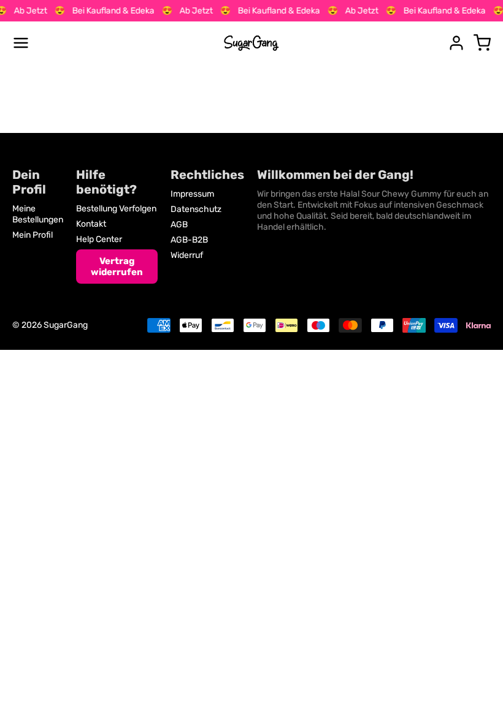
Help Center (99, 239)
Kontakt (91, 224)
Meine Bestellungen (37, 214)
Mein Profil (32, 235)
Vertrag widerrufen (117, 267)
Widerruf (187, 255)
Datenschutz (196, 209)
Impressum (192, 194)
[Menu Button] (20, 42)
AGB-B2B (189, 240)
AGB (179, 224)
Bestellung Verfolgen (116, 208)
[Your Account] (456, 42)
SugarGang (66, 325)
